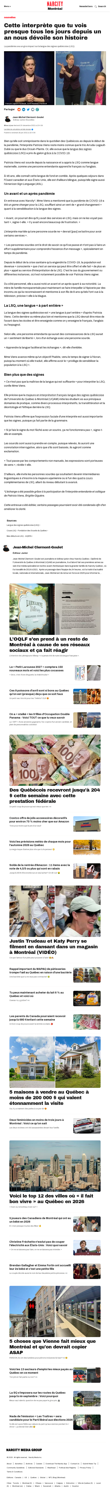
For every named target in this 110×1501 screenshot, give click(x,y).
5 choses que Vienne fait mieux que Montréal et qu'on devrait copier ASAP (52, 1347)
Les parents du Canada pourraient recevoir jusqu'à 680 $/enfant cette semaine (37, 1018)
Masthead (51, 1468)
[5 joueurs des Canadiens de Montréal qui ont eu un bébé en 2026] (87, 1224)
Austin (66, 1486)
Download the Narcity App (56, 1464)
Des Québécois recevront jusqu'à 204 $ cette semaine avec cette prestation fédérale (54, 795)
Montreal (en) (17, 1486)
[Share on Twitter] (28, 109)
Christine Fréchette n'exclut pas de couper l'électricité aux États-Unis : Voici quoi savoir (38, 1243)
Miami (37, 1486)
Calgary (59, 1483)
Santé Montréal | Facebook (37, 104)
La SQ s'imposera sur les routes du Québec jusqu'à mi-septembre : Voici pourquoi (37, 1394)
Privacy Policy (85, 1468)
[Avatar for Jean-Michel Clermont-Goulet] (6, 548)
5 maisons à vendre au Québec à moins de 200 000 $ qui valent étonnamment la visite (49, 1097)
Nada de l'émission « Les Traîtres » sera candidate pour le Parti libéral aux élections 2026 (41, 1418)
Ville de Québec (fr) (85, 1483)
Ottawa (38, 1483)
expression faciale (47, 416)
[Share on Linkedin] (23, 109)
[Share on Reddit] (19, 109)
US (26, 1477)
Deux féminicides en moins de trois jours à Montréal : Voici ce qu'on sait (36, 1121)
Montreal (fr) (27, 1483)
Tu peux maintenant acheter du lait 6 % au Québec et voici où (36, 994)
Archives (29, 1464)
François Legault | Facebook (15, 104)
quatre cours (85, 478)
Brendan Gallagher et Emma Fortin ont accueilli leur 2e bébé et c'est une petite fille (40, 1267)
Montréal (55, 8)
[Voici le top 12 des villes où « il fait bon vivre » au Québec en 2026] (55, 1166)
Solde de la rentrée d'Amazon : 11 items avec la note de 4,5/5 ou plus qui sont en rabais (39, 867)
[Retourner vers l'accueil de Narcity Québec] (55, 3)
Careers (39, 1464)
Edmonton (70, 1483)
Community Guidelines (16, 1468)
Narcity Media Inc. (35, 1457)
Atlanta (57, 1486)
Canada (18, 1477)
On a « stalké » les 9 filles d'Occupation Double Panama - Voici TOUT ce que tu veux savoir (39, 716)
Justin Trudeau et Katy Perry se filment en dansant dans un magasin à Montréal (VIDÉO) (53, 947)
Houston (75, 1486)
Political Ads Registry (67, 1468)
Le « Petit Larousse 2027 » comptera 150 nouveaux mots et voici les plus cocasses (36, 668)
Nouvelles (9, 17)
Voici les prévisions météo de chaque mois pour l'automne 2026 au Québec (40, 843)
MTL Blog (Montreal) (57, 1477)
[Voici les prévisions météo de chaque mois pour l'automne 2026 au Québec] (87, 847)
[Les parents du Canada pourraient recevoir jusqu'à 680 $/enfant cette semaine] (87, 1022)
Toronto (16, 1483)
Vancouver (49, 1483)
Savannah (47, 1486)
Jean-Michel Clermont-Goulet (28, 117)
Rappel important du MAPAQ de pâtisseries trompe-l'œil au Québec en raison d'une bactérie (40, 970)
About (9, 1464)
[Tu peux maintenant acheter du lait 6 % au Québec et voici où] (87, 998)
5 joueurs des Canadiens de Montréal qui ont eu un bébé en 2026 (40, 1220)
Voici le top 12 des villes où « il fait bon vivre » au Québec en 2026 (51, 1198)
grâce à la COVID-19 (57, 153)
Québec (33, 1477)
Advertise (18, 1464)
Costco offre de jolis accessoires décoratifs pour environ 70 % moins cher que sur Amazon (39, 820)
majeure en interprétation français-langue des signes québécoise (65, 395)
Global (42, 1477)
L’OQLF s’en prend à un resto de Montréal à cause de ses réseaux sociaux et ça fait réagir (49, 644)
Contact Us (74, 1464)
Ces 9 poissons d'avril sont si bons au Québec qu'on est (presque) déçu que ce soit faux (39, 692)
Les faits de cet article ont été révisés (18, 129)
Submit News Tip (89, 1464)
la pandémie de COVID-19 (86, 200)
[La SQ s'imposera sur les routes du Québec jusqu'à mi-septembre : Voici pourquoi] (87, 1398)
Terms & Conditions (15, 1472)
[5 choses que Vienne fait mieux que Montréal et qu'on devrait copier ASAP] (55, 1311)
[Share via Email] (32, 109)
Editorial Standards (36, 1468)
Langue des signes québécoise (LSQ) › (23, 525)
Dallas (29, 1486)
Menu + (7, 6)
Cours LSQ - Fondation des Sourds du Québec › (27, 531)
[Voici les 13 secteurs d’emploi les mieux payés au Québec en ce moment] (87, 1375)
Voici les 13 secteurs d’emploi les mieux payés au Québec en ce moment (41, 1371)
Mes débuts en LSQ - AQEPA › (20, 536)
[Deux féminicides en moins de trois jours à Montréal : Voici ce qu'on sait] (87, 1126)
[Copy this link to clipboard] (37, 109)
